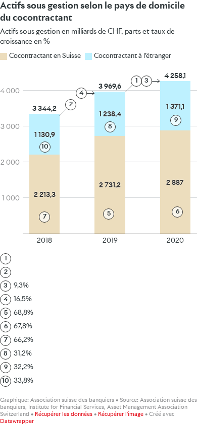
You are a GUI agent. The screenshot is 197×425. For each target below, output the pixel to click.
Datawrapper (17, 421)
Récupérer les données (63, 414)
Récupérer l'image (120, 414)
